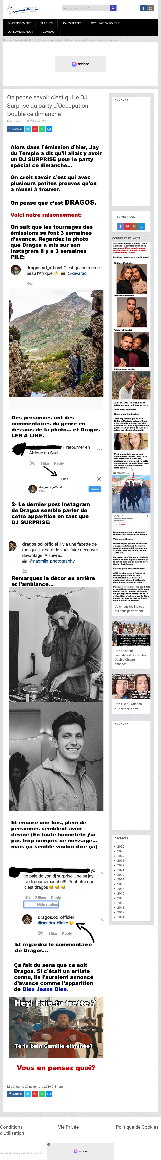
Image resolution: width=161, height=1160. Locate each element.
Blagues (46, 23)
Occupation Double (105, 23)
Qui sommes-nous (20, 31)
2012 (120, 912)
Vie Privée (68, 1127)
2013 (120, 907)
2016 (120, 893)
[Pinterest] (127, 226)
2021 (120, 870)
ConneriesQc (15, 121)
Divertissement (19, 23)
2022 (120, 865)
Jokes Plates (71, 23)
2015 (120, 898)
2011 (120, 917)
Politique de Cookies (137, 1127)
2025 (120, 851)
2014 (120, 903)
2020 (120, 875)
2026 (120, 846)
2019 (120, 879)
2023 (120, 860)
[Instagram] (134, 226)
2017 (120, 889)
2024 (120, 856)
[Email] (141, 226)
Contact (49, 31)
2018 (120, 884)
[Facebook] (120, 226)
